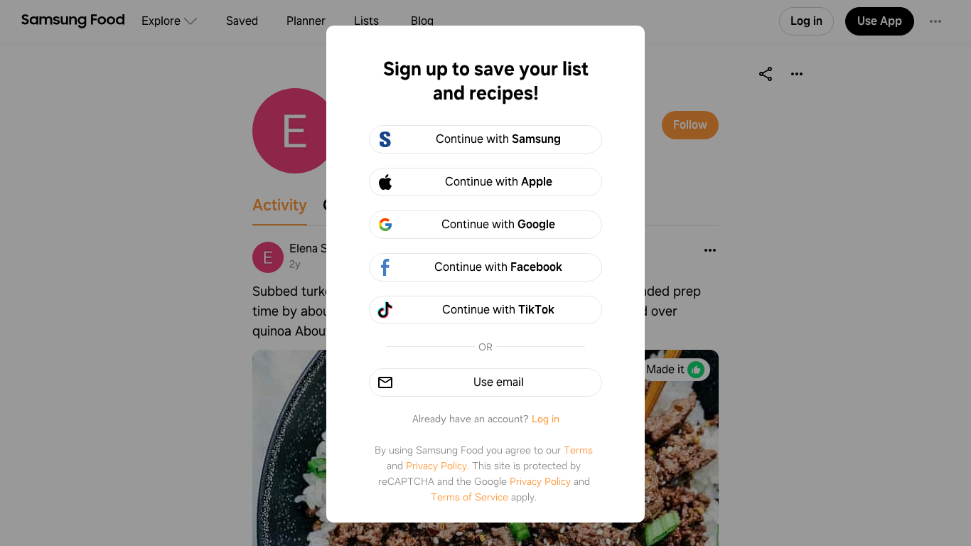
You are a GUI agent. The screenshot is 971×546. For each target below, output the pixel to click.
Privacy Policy (436, 465)
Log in (545, 418)
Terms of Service (469, 497)
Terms (578, 450)
